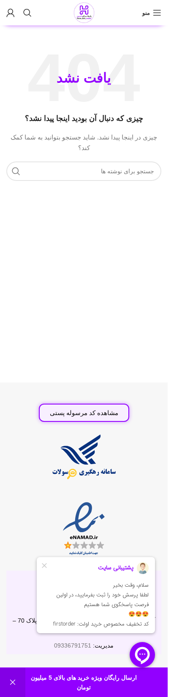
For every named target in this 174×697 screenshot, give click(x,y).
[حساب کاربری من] (10, 12)
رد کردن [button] (12, 682)
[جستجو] (27, 12)
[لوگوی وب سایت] (84, 12)
